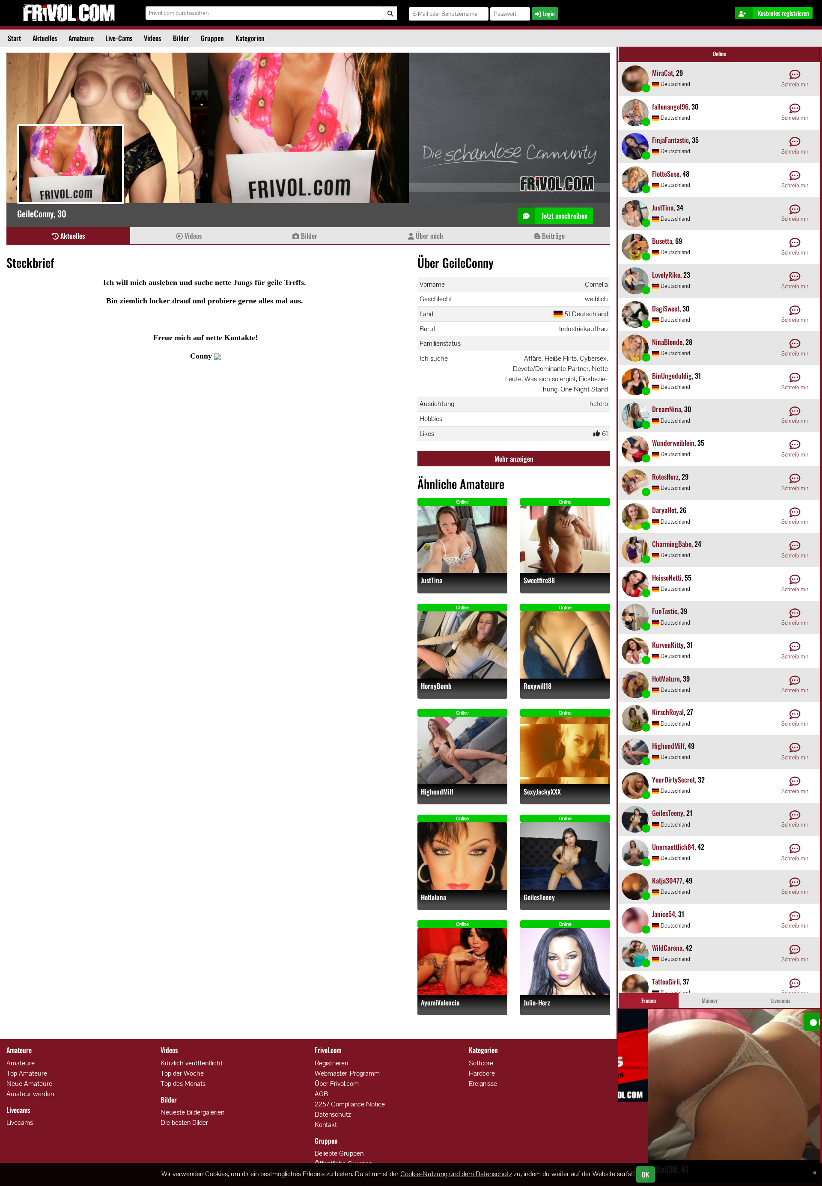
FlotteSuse (665, 174)
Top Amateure (26, 1073)
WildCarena (667, 948)
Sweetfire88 (539, 580)
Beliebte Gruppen (339, 1153)
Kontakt (326, 1124)
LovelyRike (666, 275)
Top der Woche (182, 1073)
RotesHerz (665, 476)
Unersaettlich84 (673, 847)
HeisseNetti (667, 577)
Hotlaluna (433, 897)
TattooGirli (666, 981)
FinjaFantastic (670, 140)
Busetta (662, 241)
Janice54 (663, 914)
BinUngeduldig (672, 376)
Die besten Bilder (184, 1122)
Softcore (481, 1063)
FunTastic (664, 611)
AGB (321, 1093)
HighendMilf (437, 792)
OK (645, 1174)
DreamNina (666, 409)
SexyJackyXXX (542, 792)
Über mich (428, 236)
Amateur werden (30, 1093)
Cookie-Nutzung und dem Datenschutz (456, 1173)
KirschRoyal (668, 712)
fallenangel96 (670, 106)
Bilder (181, 38)
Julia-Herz (537, 1003)
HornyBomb (436, 686)
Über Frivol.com (337, 1083)
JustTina (431, 580)
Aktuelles (45, 38)
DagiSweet (665, 308)
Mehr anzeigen (513, 459)
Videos (152, 38)
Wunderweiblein (673, 443)
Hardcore (482, 1073)
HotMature (666, 678)
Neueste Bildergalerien (192, 1112)
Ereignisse (483, 1083)
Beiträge (552, 236)
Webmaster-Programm (347, 1073)
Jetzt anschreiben (564, 216)
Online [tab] (719, 54)
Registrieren (331, 1063)
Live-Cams (118, 38)
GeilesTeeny (539, 897)
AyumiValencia (440, 1003)
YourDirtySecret (673, 779)
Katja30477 (667, 880)
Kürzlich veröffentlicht (192, 1063)
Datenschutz (333, 1114)
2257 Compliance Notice (350, 1104)
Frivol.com (69, 13)
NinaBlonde (667, 342)
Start (14, 38)
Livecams (19, 1122)
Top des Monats (183, 1083)
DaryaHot (664, 510)
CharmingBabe (671, 544)
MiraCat (662, 73)
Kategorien (250, 38)
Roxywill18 (537, 686)
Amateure (81, 38)
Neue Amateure (29, 1083)
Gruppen (212, 38)
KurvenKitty (668, 645)
